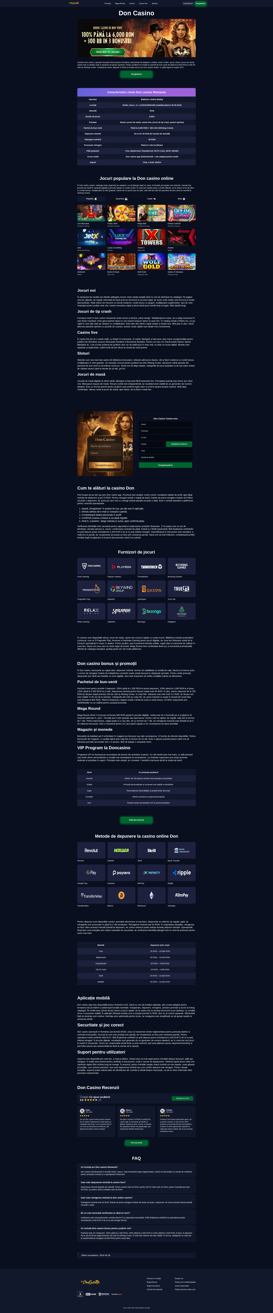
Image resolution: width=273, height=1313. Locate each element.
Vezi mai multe (136, 1143)
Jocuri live (120, 199)
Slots (180, 199)
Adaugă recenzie (182, 1098)
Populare (90, 199)
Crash (149, 199)
